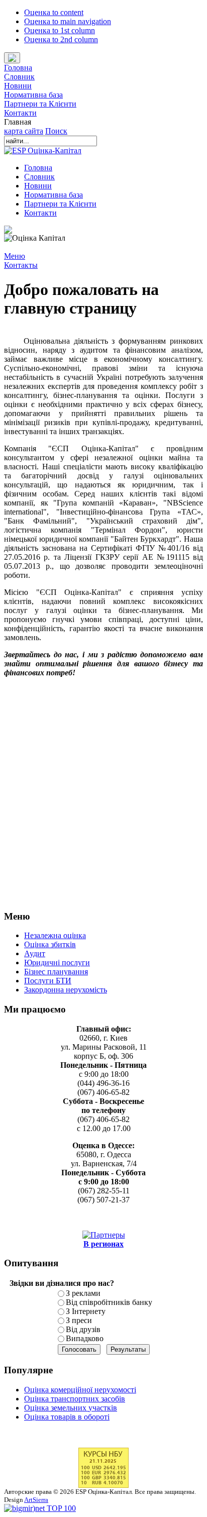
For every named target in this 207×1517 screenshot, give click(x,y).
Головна (18, 67)
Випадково (85, 1338)
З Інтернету (86, 1311)
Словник (19, 76)
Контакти (20, 113)
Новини (18, 85)
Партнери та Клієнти (40, 103)
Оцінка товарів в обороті (67, 1416)
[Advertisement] (103, 797)
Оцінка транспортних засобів (74, 1398)
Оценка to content (53, 12)
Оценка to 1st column (59, 30)
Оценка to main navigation (67, 21)
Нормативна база (33, 94)
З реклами (83, 1293)
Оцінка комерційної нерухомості (80, 1389)
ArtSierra (36, 1499)
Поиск (56, 131)
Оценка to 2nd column (61, 39)
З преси (79, 1320)
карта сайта (23, 131)
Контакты (21, 265)
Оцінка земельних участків (70, 1407)
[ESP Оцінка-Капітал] (42, 150)
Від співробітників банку (109, 1302)
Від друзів (83, 1329)
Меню (14, 256)
